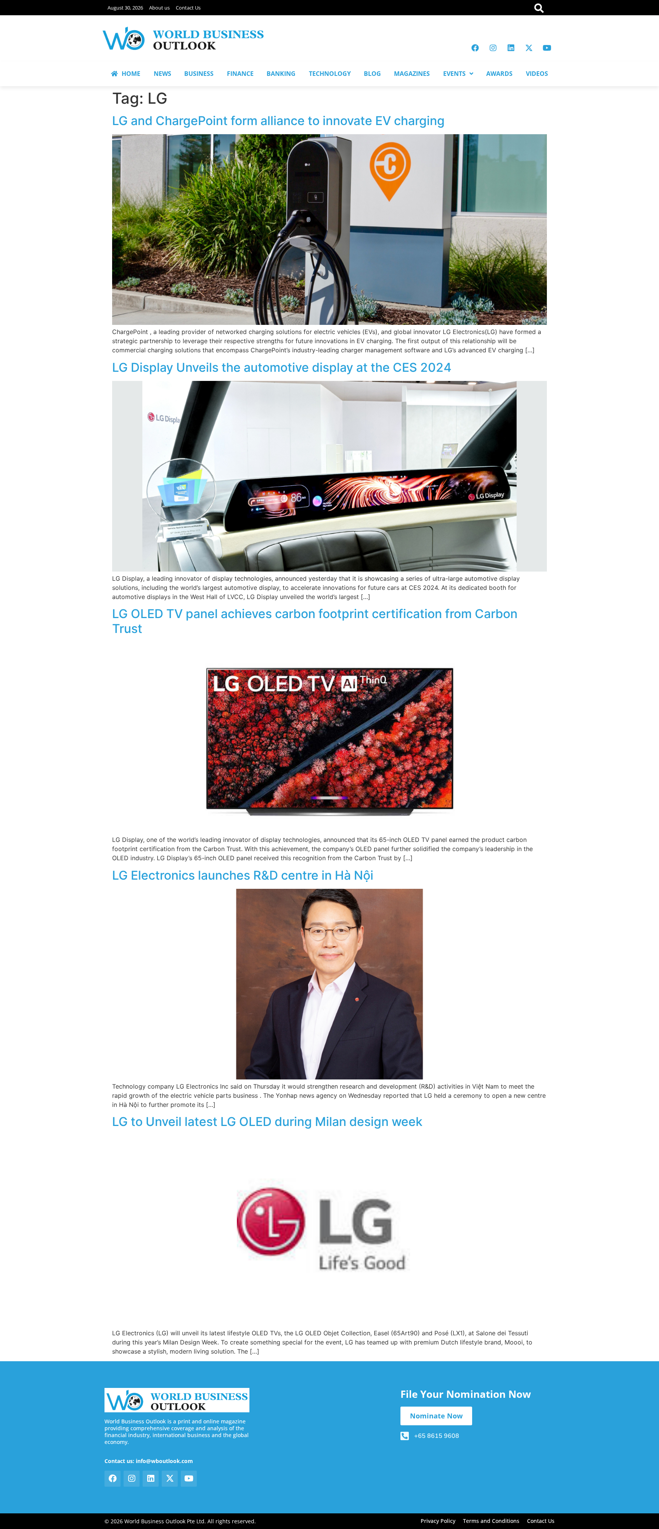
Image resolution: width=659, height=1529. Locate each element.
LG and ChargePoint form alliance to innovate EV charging (278, 120)
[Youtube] (547, 48)
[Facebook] (475, 48)
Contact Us (188, 7)
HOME (131, 73)
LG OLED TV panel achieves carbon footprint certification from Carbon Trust (315, 621)
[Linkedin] (511, 48)
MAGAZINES (412, 73)
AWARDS (499, 73)
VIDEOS (537, 73)
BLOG (372, 73)
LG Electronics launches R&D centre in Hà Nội (242, 875)
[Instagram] (493, 48)
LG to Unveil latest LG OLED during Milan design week (267, 1121)
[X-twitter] (529, 48)
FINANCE (240, 73)
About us (159, 7)
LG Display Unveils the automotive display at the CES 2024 (282, 367)
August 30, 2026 (125, 7)
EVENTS (454, 73)
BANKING (281, 73)
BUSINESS (199, 73)
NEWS (162, 73)
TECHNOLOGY (330, 73)
